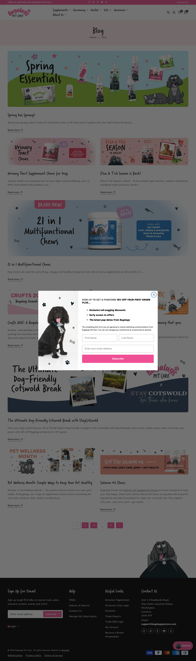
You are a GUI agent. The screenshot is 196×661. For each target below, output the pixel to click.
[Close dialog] (153, 294)
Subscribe (118, 358)
